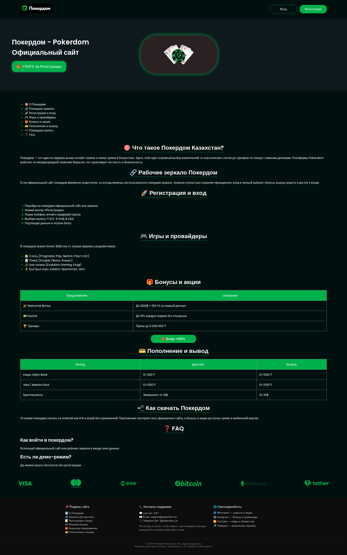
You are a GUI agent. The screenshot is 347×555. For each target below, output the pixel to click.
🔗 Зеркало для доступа (79, 516)
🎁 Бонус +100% (173, 339)
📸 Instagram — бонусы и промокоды (235, 517)
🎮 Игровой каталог (76, 524)
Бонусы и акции (39, 122)
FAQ (32, 135)
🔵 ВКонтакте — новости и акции (232, 512)
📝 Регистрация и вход (78, 520)
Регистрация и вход (42, 113)
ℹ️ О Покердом (74, 513)
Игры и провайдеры (42, 117)
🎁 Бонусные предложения (81, 528)
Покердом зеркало (41, 109)
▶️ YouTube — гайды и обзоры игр (233, 521)
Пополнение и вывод (43, 126)
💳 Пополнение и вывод (79, 532)
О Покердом (37, 104)
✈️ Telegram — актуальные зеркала (234, 525)
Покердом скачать (41, 130)
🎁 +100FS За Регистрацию (39, 66)
